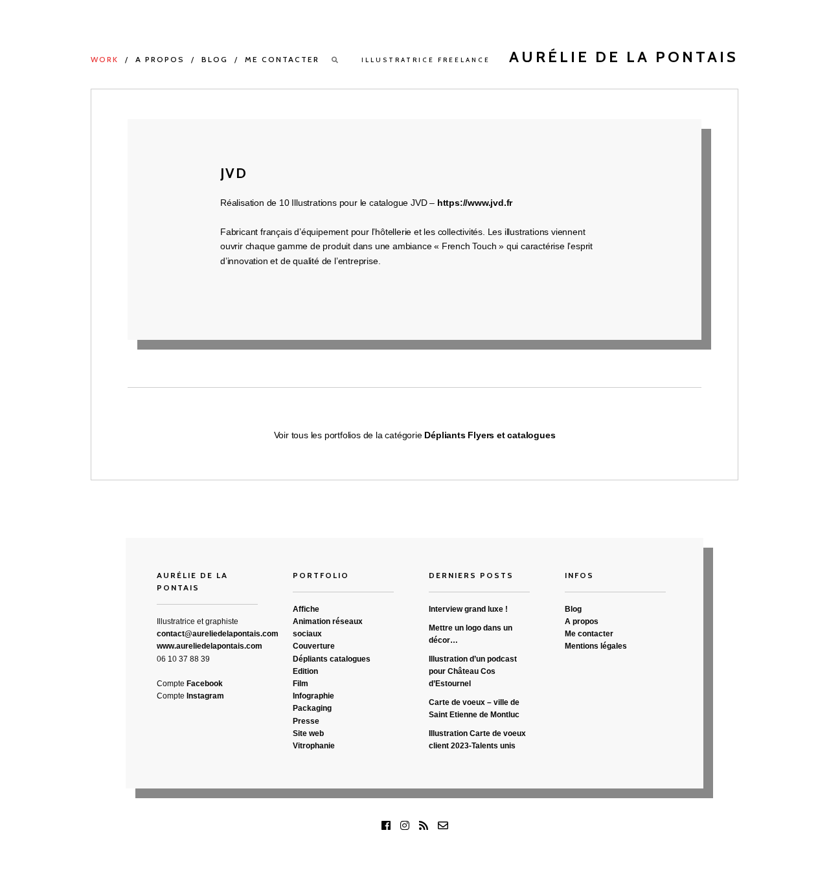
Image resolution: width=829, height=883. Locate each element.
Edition (305, 671)
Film (300, 683)
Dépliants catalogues (331, 659)
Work (105, 59)
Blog (214, 59)
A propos (160, 59)
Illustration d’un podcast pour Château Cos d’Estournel (473, 671)
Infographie (313, 695)
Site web (308, 733)
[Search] (335, 60)
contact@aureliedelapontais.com (217, 633)
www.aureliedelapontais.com (209, 646)
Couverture (314, 646)
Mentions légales (596, 646)
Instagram (205, 695)
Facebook (205, 683)
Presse (306, 721)
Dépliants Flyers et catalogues (489, 435)
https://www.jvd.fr (474, 202)
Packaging (312, 708)
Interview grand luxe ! (468, 609)
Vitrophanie (314, 745)
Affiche (306, 609)
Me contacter (282, 59)
